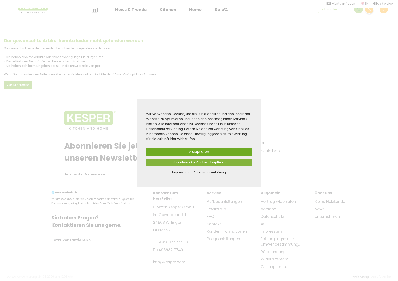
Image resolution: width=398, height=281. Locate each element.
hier (173, 138)
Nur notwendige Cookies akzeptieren (199, 162)
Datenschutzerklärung (164, 129)
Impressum (180, 172)
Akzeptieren (199, 151)
